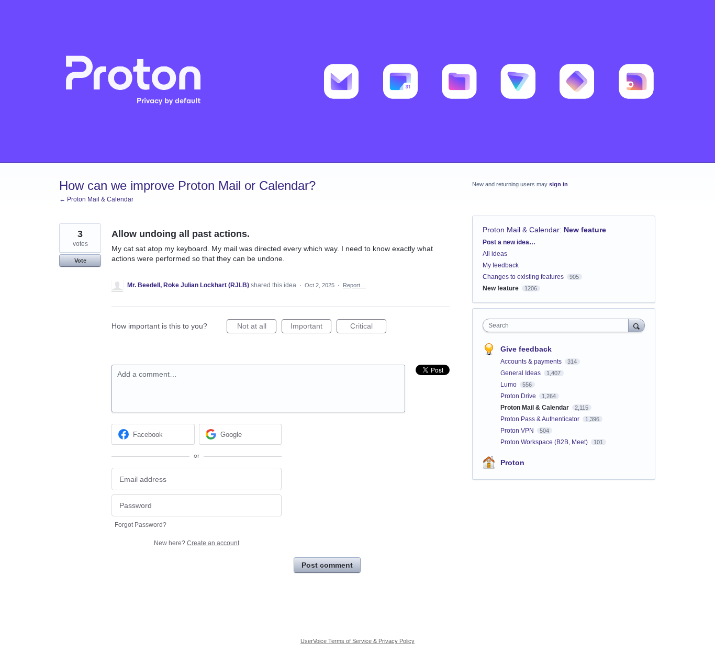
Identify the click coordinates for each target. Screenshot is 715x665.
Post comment (327, 565)
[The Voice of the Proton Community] (357, 81)
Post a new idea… (509, 242)
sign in (558, 184)
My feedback (501, 265)
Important (311, 327)
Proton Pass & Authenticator (540, 419)
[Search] (636, 325)
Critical (368, 327)
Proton (512, 462)
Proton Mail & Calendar (521, 230)
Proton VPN (517, 430)
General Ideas (521, 373)
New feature (585, 230)
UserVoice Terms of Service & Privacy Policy (357, 641)
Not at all (256, 327)
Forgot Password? (140, 524)
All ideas (495, 253)
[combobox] (558, 325)
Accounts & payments (531, 361)
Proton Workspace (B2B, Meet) (544, 442)
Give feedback (526, 349)
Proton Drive (519, 396)
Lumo (509, 384)
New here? (196, 543)
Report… (354, 285)
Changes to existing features (523, 276)
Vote (80, 260)
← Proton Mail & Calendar (96, 199)
